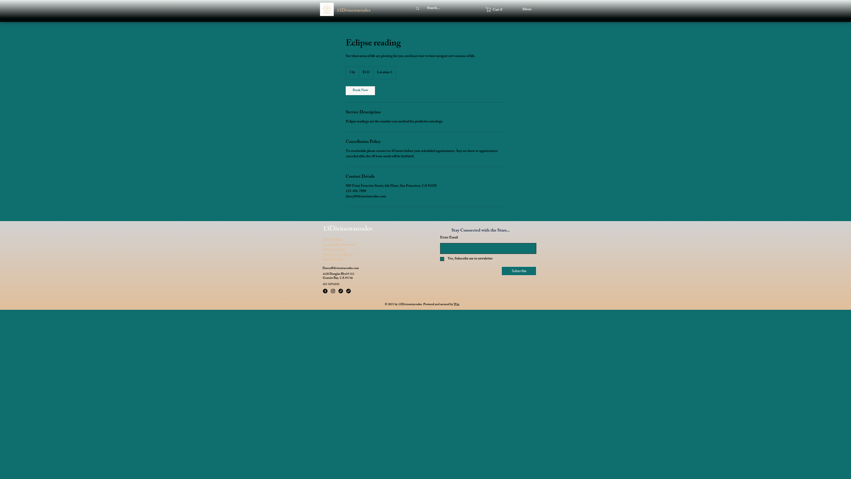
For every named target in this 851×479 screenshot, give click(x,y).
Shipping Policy (334, 250)
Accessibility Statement (339, 245)
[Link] (341, 291)
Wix (456, 304)
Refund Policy (333, 260)
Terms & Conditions (338, 255)
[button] (496, 9)
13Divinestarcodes (353, 11)
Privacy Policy (333, 240)
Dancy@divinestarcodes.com (340, 268)
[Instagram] (333, 291)
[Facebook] (325, 291)
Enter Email (449, 238)
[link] (360, 90)
